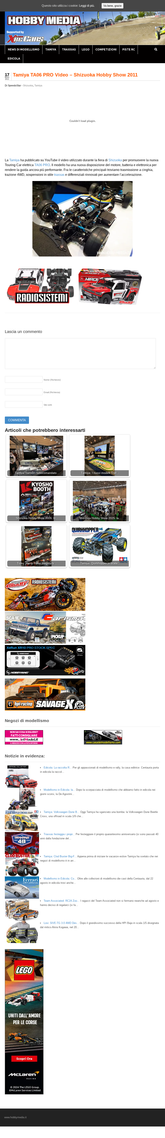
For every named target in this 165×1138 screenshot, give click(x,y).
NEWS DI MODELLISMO (23, 49)
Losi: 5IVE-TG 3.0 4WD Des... (61, 922)
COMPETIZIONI (106, 49)
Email (52, 392)
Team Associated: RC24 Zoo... (61, 900)
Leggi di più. (87, 5)
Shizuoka (28, 85)
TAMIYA (50, 49)
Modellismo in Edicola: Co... (60, 878)
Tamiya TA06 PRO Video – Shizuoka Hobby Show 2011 (75, 74)
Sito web (48, 405)
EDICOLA (14, 58)
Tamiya (38, 85)
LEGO (86, 49)
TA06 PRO (42, 165)
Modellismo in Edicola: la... (59, 789)
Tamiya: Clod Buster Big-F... (60, 856)
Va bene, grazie (112, 5)
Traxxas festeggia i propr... (59, 834)
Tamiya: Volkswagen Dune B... (61, 811)
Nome (52, 380)
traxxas (59, 174)
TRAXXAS (69, 49)
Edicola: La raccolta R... (58, 767)
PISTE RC (128, 49)
